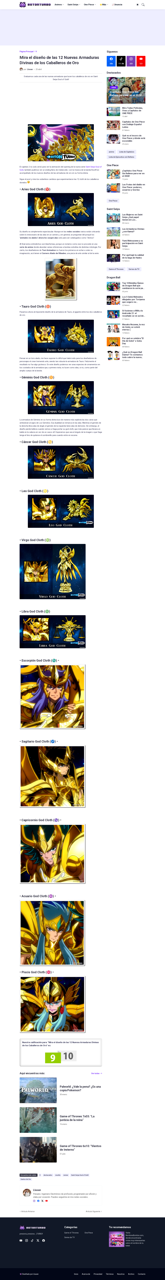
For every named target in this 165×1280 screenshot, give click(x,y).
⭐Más (103, 4)
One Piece (89, 4)
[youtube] (47, 1201)
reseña (57, 1175)
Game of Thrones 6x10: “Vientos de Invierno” (80, 1147)
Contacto (141, 1274)
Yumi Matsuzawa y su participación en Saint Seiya (132, 243)
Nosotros (121, 1274)
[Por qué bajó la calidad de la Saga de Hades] (113, 258)
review (65, 1175)
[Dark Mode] (137, 4)
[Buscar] (142, 4)
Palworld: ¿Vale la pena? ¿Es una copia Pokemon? (80, 1088)
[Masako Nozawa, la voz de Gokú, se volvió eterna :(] (113, 328)
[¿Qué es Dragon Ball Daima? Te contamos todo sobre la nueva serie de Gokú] (113, 355)
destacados (48, 1175)
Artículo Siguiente (93, 1211)
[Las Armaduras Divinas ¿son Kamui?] (113, 232)
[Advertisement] (82, 27)
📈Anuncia (117, 4)
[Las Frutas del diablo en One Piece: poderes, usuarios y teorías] (113, 188)
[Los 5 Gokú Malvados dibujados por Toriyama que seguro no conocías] (113, 300)
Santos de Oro (26, 1179)
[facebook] (38, 1201)
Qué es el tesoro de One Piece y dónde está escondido (133, 138)
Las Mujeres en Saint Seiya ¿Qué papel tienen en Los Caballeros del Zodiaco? (132, 217)
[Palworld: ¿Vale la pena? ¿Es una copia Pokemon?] (38, 1090)
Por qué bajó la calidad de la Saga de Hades (133, 256)
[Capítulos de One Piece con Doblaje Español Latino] (113, 125)
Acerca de (86, 1274)
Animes (58, 4)
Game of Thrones (116, 269)
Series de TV (134, 269)
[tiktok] (32, 1240)
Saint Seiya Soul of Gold (79, 1175)
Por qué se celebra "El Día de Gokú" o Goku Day (133, 341)
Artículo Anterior (28, 1211)
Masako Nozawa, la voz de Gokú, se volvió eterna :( (133, 327)
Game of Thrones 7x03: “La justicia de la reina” (77, 1118)
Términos (110, 1274)
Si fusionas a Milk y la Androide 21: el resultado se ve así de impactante (133, 313)
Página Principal (27, 51)
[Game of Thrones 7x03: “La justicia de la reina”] (38, 1120)
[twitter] (42, 1201)
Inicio (76, 1274)
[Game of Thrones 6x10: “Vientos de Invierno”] (38, 1150)
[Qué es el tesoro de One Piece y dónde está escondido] (113, 139)
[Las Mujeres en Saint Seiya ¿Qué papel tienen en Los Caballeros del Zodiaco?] (113, 218)
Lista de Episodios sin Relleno (121, 157)
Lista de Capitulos (126, 152)
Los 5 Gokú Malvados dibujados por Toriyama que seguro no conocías (133, 300)
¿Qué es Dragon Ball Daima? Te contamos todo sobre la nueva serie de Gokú (132, 355)
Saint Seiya (73, 4)
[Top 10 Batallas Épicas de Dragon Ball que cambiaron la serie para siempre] (113, 286)
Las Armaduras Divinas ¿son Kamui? (133, 230)
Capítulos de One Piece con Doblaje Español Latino (133, 124)
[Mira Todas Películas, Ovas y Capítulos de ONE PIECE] (113, 111)
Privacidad (98, 1274)
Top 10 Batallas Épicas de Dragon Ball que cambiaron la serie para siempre (133, 286)
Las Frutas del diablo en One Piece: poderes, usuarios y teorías (133, 187)
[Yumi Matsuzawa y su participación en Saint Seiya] (113, 244)
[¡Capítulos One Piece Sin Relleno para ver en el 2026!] (113, 174)
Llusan (36, 1274)
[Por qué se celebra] (113, 341)
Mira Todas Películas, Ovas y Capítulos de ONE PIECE (132, 111)
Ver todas (95, 1073)
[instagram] (34, 1201)
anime (111, 152)
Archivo (131, 1274)
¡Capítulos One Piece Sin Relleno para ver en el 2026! (133, 173)
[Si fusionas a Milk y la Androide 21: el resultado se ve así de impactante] (113, 314)
